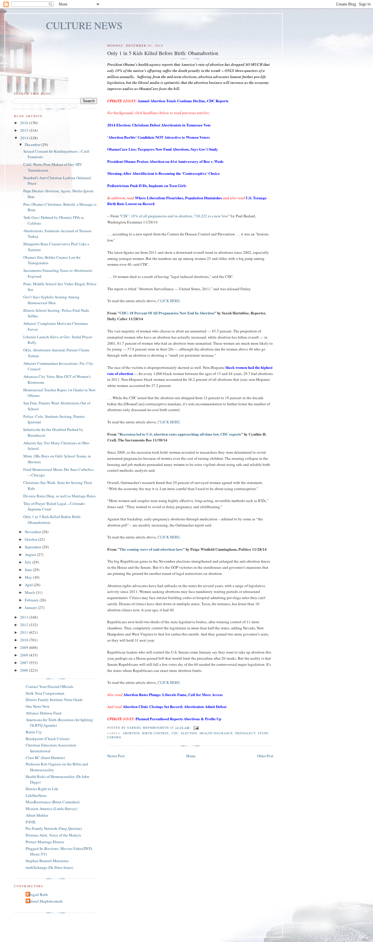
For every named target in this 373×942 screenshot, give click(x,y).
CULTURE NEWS (84, 25)
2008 (24, 655)
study (263, 733)
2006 (24, 670)
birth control (155, 733)
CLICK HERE (169, 300)
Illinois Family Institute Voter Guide (54, 699)
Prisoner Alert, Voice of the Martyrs (53, 835)
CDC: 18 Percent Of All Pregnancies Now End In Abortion (166, 313)
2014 (24, 137)
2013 (24, 617)
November (33, 531)
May (29, 577)
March (30, 592)
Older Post (265, 755)
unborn (114, 737)
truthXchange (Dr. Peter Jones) (49, 867)
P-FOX (31, 822)
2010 (24, 639)
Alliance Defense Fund (43, 713)
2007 (24, 662)
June (29, 569)
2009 (24, 647)
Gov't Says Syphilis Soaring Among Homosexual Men (51, 299)
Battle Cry (34, 732)
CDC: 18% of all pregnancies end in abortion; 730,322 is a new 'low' (174, 216)
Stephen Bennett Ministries (47, 860)
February (32, 600)
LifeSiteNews (36, 795)
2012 (24, 624)
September (33, 547)
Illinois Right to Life (42, 788)
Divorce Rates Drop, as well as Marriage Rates (59, 496)
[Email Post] (196, 727)
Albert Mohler (37, 815)
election (189, 733)
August (31, 554)
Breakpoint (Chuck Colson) (47, 738)
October (31, 539)
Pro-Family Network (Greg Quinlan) (54, 828)
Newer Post (116, 755)
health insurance (216, 733)
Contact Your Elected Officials (49, 686)
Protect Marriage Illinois (45, 841)
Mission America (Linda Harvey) (51, 808)
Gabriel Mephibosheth (45, 901)
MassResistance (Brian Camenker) (53, 801)
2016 (24, 122)
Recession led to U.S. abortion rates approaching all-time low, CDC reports (180, 434)
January (31, 607)
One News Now (38, 706)
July (28, 562)
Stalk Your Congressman (45, 693)
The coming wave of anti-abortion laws (151, 549)
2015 (24, 130)
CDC (175, 733)
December (33, 144)
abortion (131, 733)
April (29, 584)
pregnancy (245, 733)
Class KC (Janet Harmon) (45, 757)
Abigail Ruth (37, 894)
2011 (24, 632)
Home (191, 755)
